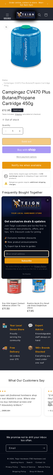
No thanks (27, 274)
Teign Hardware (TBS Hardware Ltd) (30, 459)
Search (30, 462)
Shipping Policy (19, 471)
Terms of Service (28, 467)
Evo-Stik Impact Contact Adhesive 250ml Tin (13, 304)
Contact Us (40, 462)
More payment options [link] (26, 157)
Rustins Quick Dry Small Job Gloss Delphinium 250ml (38, 305)
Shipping (18, 114)
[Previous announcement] (5, 4)
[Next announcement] (47, 4)
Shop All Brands (37, 471)
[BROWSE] (7, 15)
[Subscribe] (43, 448)
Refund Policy (44, 467)
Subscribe (26, 261)
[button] (7, 15)
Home (5, 80)
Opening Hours (17, 462)
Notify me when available (26, 165)
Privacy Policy (12, 467)
